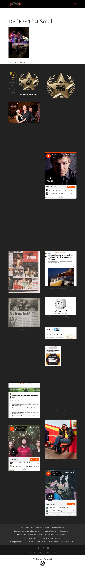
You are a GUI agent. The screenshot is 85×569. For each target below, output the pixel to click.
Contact (21, 528)
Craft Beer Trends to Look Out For (60, 542)
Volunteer (29, 528)
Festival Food (49, 535)
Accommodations (42, 528)
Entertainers (21, 535)
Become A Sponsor (58, 528)
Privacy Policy (63, 531)
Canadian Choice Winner (28, 94)
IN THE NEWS (61, 535)
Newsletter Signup (35, 535)
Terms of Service (50, 531)
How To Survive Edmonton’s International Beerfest (41, 538)
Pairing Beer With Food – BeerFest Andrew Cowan (27, 542)
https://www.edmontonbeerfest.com (27, 531)
